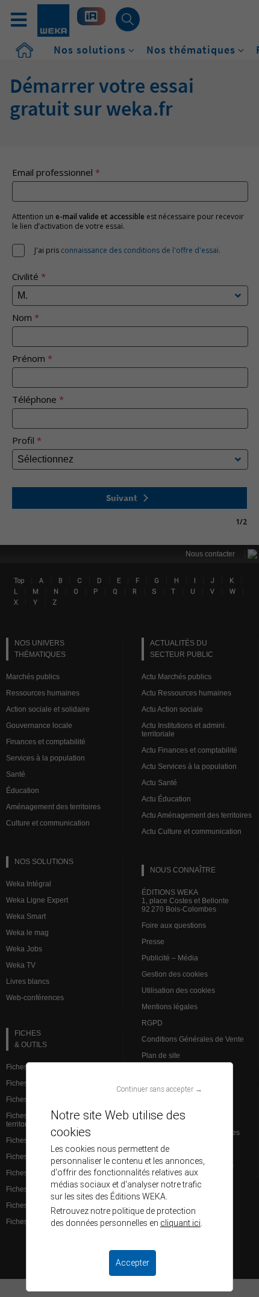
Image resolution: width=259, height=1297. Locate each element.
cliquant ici (180, 1223)
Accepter (132, 1262)
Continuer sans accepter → (159, 1088)
